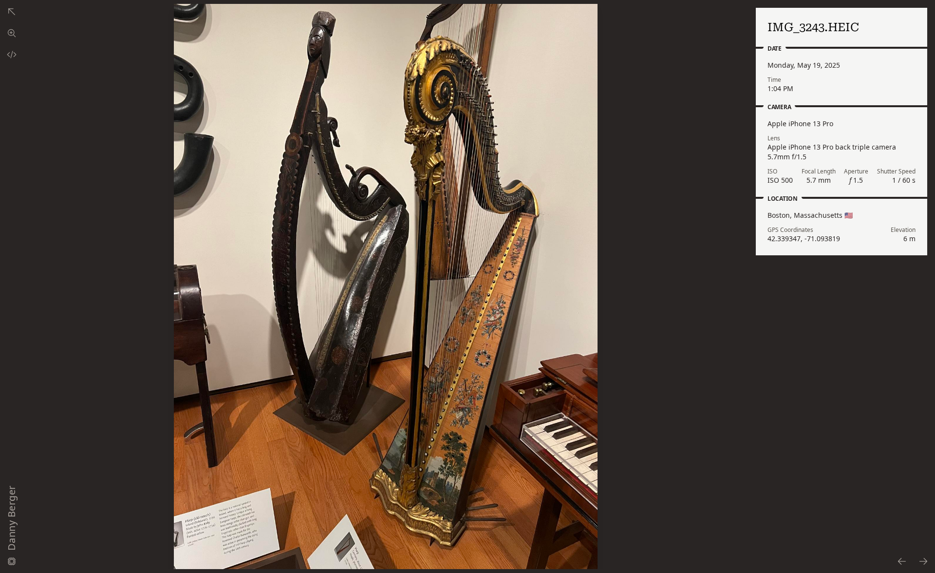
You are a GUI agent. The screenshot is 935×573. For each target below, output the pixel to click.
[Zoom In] (386, 286)
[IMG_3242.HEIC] (901, 561)
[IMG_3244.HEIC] (924, 561)
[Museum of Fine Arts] (11, 11)
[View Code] (11, 54)
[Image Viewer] (11, 33)
